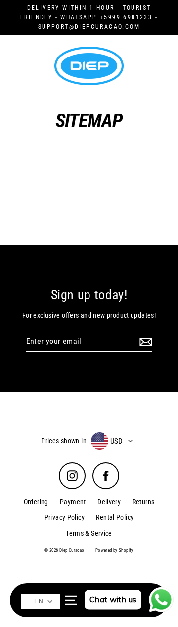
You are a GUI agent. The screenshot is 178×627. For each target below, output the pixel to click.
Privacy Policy (64, 517)
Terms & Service (89, 533)
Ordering (36, 502)
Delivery (109, 502)
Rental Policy (115, 517)
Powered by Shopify (114, 550)
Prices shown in (64, 441)
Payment (73, 502)
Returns (144, 502)
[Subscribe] (144, 342)
